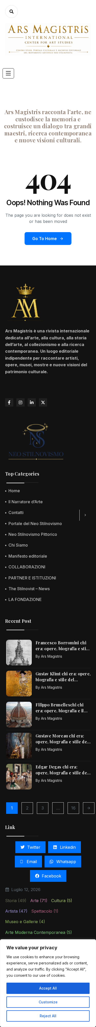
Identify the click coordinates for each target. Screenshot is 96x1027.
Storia (15, 900)
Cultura (61, 900)
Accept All (48, 988)
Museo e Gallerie (25, 921)
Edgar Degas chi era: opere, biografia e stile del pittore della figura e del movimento (62, 770)
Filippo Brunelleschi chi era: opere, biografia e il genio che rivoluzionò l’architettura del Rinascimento (60, 708)
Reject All (48, 1016)
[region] (48, 983)
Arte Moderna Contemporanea (38, 932)
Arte (38, 900)
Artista (16, 911)
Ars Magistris (51, 656)
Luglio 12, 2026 (25, 889)
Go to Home (44, 238)
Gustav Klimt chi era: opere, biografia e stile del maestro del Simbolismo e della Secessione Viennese (63, 677)
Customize (48, 1002)
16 (73, 808)
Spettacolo (44, 911)
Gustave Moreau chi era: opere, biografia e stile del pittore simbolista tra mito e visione (63, 739)
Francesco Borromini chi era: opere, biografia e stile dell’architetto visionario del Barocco (63, 645)
